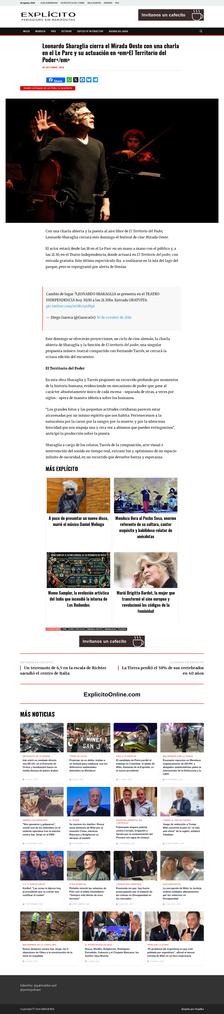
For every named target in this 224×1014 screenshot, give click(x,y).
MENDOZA (40, 31)
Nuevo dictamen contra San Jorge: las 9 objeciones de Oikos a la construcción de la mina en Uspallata (47, 952)
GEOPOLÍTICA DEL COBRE (72, 3)
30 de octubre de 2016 (114, 317)
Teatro (122, 629)
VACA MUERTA (94, 3)
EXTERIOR (66, 31)
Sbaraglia (110, 629)
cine (64, 629)
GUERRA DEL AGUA (118, 31)
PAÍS (53, 31)
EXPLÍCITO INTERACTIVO (90, 31)
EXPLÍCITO (47, 1009)
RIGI (117, 3)
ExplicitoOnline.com (112, 694)
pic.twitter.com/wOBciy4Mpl (70, 306)
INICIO (26, 31)
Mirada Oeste (95, 629)
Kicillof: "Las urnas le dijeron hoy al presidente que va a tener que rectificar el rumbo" (42, 892)
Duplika (199, 1009)
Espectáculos (77, 629)
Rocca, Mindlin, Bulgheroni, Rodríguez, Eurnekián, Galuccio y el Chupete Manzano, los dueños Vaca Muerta (112, 952)
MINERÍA (108, 3)
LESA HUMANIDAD (49, 3)
